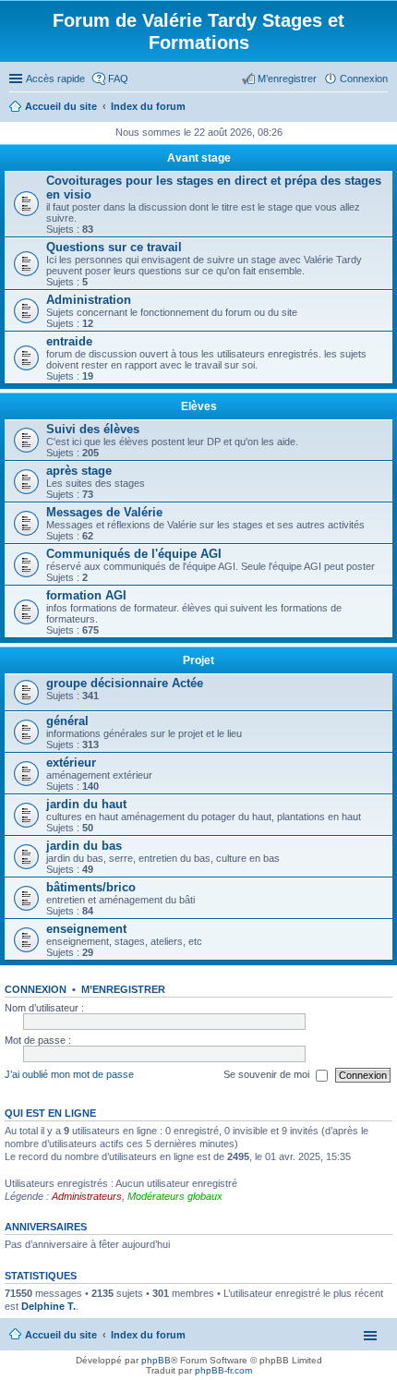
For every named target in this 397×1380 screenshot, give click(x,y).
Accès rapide (55, 78)
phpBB (156, 1360)
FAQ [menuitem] (118, 78)
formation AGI (86, 595)
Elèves (199, 406)
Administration (88, 300)
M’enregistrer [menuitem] (287, 78)
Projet (198, 660)
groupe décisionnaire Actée (124, 683)
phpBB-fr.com (223, 1370)
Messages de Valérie (104, 512)
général (67, 721)
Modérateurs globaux (175, 1196)
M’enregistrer (123, 989)
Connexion (35, 989)
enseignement (86, 929)
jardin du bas (84, 846)
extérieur (71, 762)
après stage (79, 471)
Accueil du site (61, 1334)
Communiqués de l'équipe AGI (134, 554)
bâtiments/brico (91, 887)
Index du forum (148, 1334)
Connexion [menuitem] (364, 78)
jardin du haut (86, 804)
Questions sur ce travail (114, 247)
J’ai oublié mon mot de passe (69, 1074)
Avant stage (199, 157)
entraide (69, 341)
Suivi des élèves (92, 429)
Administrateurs (87, 1196)
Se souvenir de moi (267, 1074)
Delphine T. (48, 1306)
